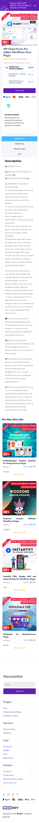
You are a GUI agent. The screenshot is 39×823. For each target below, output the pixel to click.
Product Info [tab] (19, 149)
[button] (4, 29)
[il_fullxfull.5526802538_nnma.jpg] (19, 29)
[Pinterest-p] (17, 794)
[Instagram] (8, 794)
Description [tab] (19, 139)
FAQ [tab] (19, 154)
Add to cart (19, 90)
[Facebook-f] (4, 794)
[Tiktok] (13, 794)
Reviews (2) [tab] (19, 144)
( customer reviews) (20, 59)
